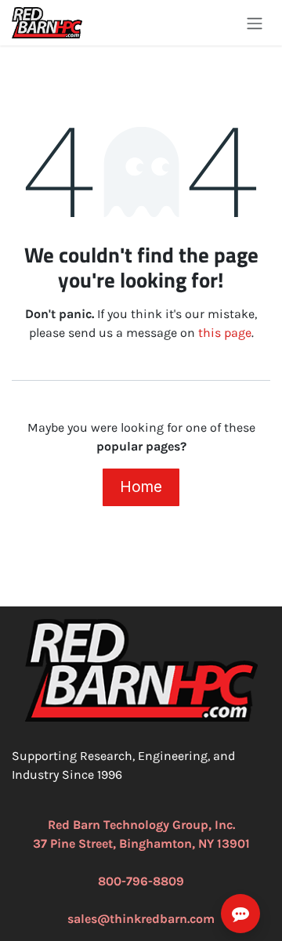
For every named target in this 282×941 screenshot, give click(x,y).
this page (224, 332)
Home (141, 486)
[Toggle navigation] (254, 22)
